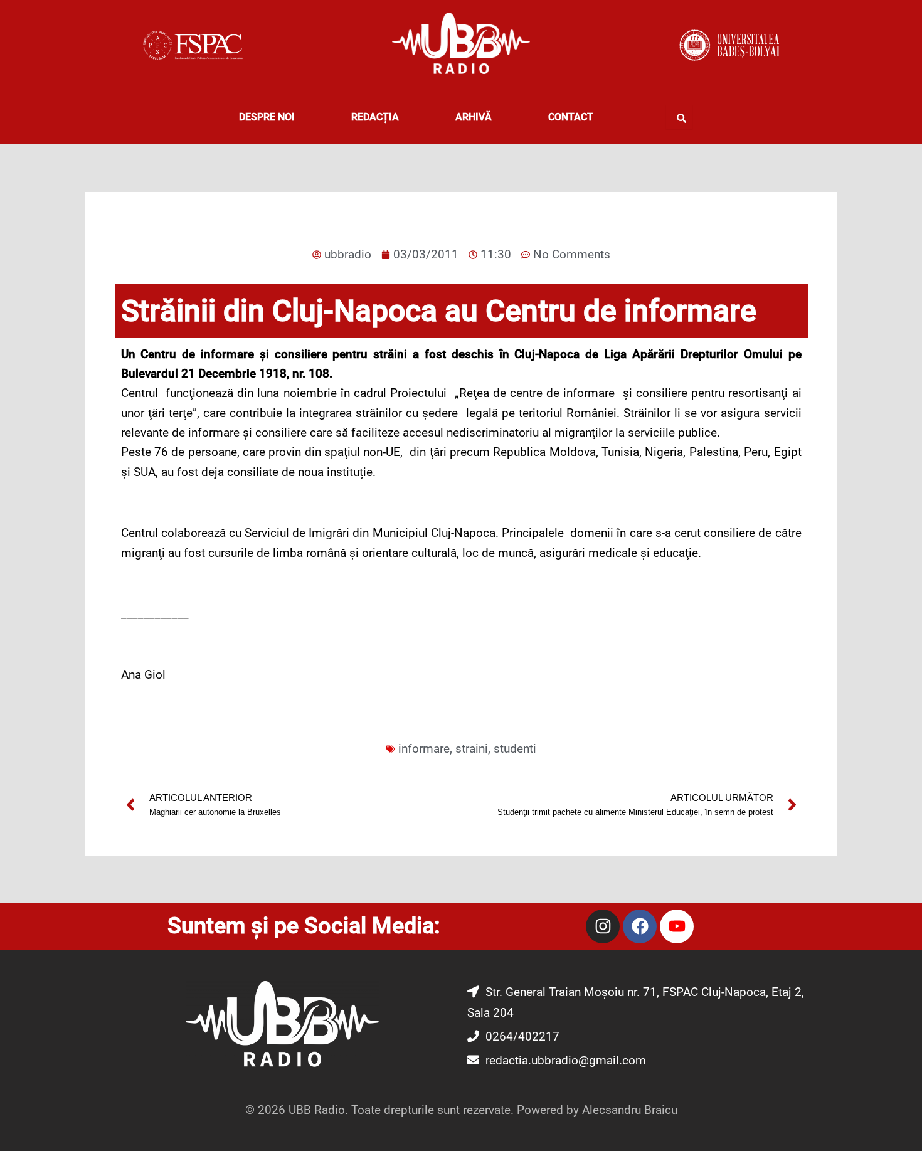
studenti (515, 748)
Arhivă (473, 117)
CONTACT (570, 117)
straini (471, 748)
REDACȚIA (375, 117)
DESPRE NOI (267, 117)
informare (424, 748)
